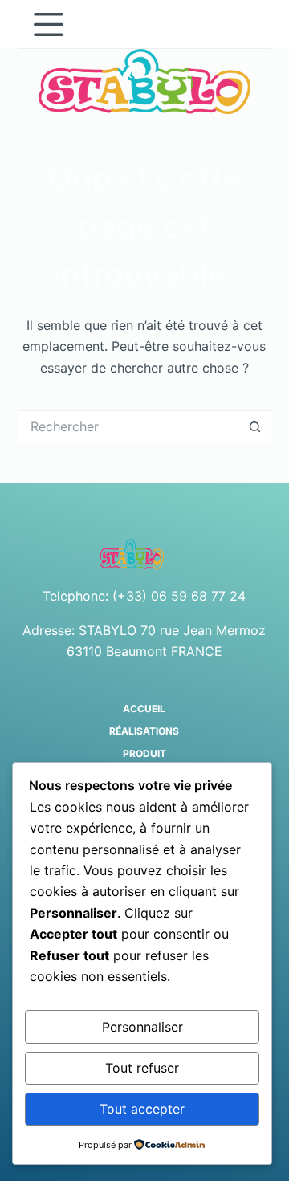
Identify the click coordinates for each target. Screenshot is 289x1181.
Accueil (144, 708)
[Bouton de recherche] (255, 426)
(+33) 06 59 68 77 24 (179, 596)
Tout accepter (142, 1109)
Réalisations (144, 731)
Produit (144, 753)
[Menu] (48, 24)
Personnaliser (142, 1027)
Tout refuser (142, 1068)
